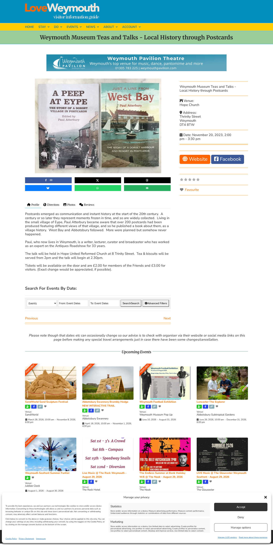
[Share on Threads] (147, 180)
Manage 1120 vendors (227, 537)
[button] (265, 497)
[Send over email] (147, 188)
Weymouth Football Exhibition (157, 402)
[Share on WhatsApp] (98, 188)
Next (167, 318)
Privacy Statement (26, 538)
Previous (31, 318)
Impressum (41, 538)
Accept (241, 507)
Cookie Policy (11, 538)
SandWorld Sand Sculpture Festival (46, 402)
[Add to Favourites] (45, 406)
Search (131, 303)
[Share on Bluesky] (48, 188)
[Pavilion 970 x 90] (136, 56)
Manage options (241, 527)
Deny (241, 517)
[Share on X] (98, 180)
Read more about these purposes (253, 537)
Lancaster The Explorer (211, 402)
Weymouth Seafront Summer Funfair (47, 473)
